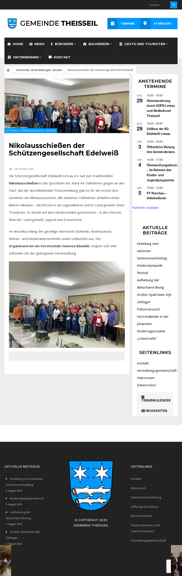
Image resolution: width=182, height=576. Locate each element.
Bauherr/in (98, 44)
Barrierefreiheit (141, 516)
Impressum (145, 377)
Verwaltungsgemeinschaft (157, 370)
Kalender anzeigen (146, 207)
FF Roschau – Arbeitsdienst (157, 195)
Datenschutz (146, 385)
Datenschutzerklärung (146, 497)
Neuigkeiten (156, 410)
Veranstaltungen (41, 70)
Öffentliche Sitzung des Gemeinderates (161, 149)
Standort (163, 23)
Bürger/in (63, 44)
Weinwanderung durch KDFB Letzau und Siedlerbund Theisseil (161, 108)
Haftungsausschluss (144, 507)
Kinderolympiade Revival (27, 498)
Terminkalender (156, 400)
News (39, 44)
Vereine (57, 70)
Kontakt (62, 57)
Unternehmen (25, 57)
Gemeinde (22, 70)
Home (17, 44)
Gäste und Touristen (144, 44)
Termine (128, 23)
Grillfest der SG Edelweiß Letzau (158, 131)
